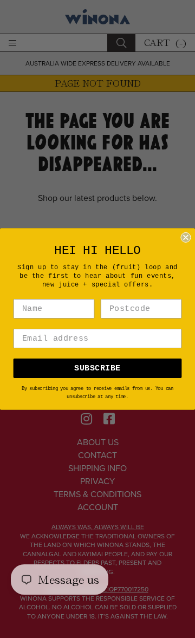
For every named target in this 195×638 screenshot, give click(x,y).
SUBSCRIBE (97, 368)
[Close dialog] (185, 237)
